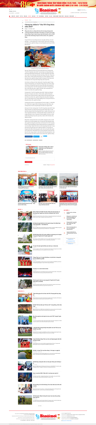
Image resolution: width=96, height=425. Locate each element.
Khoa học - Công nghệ (69, 16)
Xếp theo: (44, 164)
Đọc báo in (12, 13)
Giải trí (34, 374)
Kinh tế (17, 16)
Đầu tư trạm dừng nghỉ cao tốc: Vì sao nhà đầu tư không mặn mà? (72, 228)
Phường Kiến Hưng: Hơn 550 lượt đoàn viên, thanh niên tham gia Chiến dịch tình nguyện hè (68, 204)
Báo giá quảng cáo (74, 417)
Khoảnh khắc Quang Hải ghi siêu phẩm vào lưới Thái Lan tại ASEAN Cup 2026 (47, 328)
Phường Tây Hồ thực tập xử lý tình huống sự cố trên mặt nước (68, 187)
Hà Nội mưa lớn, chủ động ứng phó (71, 213)
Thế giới (46, 16)
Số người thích (52, 164)
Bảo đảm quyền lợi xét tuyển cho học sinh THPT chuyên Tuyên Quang (47, 317)
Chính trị (13, 16)
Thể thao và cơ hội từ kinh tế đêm (40, 268)
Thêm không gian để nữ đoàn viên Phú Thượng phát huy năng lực (26, 187)
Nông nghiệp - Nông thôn (58, 16)
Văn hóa (25, 16)
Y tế (37, 16)
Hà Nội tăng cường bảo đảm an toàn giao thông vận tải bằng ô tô (47, 362)
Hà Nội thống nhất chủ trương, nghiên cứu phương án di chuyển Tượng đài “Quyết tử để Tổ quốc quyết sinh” (47, 235)
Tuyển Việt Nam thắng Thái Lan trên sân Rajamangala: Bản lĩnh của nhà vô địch (47, 339)
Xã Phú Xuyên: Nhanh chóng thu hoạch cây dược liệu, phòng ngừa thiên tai (46, 396)
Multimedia (41, 16)
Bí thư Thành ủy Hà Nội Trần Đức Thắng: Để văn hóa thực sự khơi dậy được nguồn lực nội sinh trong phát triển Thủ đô (46, 212)
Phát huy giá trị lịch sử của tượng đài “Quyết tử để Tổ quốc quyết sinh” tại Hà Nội (46, 280)
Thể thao (34, 260)
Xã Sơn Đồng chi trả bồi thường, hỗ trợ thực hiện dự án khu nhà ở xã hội (47, 385)
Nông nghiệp (35, 398)
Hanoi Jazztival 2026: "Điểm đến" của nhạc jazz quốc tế (45, 373)
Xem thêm (40, 405)
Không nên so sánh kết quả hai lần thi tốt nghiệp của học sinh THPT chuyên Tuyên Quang (72, 218)
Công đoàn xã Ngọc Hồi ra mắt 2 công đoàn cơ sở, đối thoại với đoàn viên (46, 148)
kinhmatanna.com (70, 243)
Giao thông (35, 364)
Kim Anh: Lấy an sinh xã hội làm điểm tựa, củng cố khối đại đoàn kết (47, 204)
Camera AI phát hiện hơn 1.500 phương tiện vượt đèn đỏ (72, 233)
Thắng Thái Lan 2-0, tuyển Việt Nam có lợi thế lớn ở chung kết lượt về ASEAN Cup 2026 (47, 258)
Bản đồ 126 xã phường (75, 12)
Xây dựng (34, 387)
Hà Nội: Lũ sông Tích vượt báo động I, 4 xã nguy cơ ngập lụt (46, 350)
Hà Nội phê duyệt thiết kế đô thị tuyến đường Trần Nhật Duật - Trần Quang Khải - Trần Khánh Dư (47, 224)
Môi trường (35, 307)
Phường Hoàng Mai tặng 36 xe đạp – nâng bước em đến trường (26, 204)
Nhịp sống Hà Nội (84, 12)
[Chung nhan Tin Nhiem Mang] (66, 420)
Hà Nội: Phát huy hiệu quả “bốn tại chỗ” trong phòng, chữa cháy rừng (47, 305)
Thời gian (48, 164)
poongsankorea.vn (70, 239)
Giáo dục (33, 16)
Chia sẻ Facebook (29, 136)
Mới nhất (17, 13)
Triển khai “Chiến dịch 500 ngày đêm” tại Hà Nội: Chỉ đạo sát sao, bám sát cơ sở (48, 187)
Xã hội (29, 16)
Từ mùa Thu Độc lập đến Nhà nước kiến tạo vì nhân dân (45, 246)
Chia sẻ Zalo (37, 136)
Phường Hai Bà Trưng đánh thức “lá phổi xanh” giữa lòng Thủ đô (72, 223)
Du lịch (50, 16)
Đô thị (21, 16)
